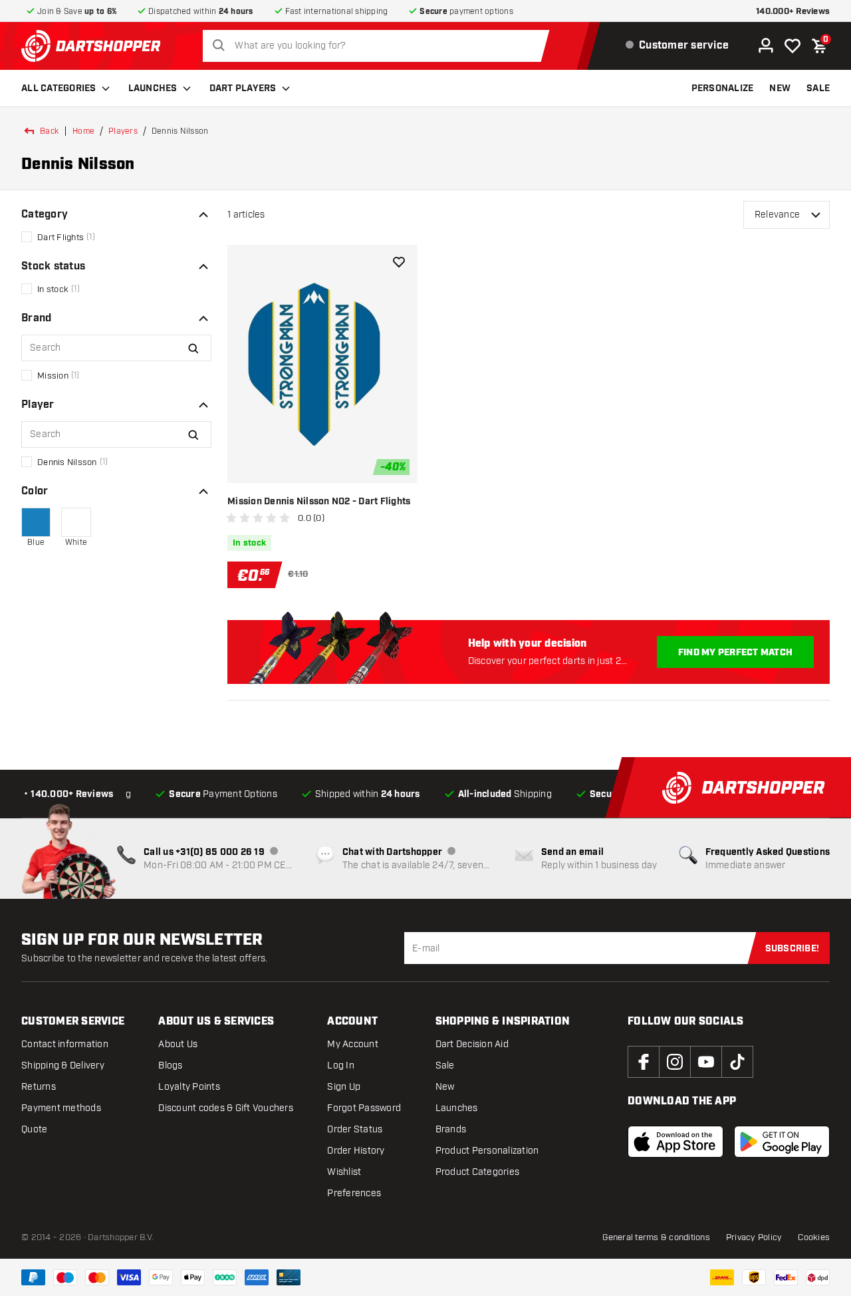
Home (83, 131)
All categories (58, 88)
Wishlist (344, 1172)
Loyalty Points (189, 1086)
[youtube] (706, 1062)
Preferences (354, 1193)
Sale (445, 1065)
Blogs (170, 1065)
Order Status (354, 1129)
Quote (34, 1129)
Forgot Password (364, 1108)
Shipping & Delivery (62, 1065)
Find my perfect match (735, 653)
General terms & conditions (656, 1237)
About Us (177, 1044)
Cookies (814, 1237)
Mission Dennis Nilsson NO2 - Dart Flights (318, 502)
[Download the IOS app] (675, 1142)
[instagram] (675, 1062)
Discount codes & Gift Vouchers (225, 1108)
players (123, 131)
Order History (355, 1150)
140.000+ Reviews (793, 11)
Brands (451, 1129)
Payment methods (61, 1108)
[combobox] (380, 46)
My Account (352, 1044)
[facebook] (644, 1062)
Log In (340, 1065)
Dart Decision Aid (472, 1044)
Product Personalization (487, 1150)
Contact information (64, 1044)
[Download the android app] (782, 1142)
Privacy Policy (754, 1237)
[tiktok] (737, 1062)
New (445, 1086)
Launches (153, 88)
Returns (38, 1086)
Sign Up (343, 1086)
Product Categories (477, 1172)
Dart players (243, 88)
